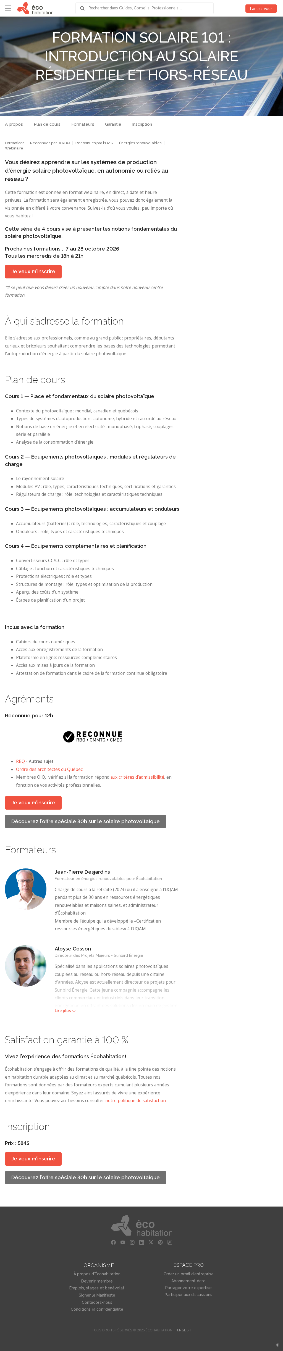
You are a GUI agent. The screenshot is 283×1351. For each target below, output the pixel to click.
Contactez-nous (97, 1302)
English (184, 1330)
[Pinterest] (160, 1242)
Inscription (142, 124)
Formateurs (82, 124)
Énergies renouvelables (140, 143)
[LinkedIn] (141, 1242)
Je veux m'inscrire (33, 271)
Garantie (113, 124)
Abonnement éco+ (188, 1281)
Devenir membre (97, 1281)
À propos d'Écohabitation (97, 1274)
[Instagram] (132, 1242)
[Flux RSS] (170, 1242)
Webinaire (14, 148)
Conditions (81, 1309)
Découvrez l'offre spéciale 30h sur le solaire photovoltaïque (85, 821)
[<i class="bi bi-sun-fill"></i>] (277, 1345)
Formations (14, 143)
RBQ (20, 761)
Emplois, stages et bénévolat (96, 1288)
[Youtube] (123, 1242)
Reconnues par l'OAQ (94, 143)
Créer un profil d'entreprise (189, 1274)
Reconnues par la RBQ (50, 143)
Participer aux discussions (188, 1294)
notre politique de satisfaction (135, 1101)
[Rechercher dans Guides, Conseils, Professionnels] (84, 8)
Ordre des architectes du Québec (49, 769)
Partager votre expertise (188, 1288)
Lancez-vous (261, 8)
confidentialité (109, 1309)
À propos (14, 124)
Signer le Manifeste (97, 1295)
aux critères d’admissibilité (137, 777)
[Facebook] (113, 1242)
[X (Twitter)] (151, 1242)
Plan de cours (47, 124)
